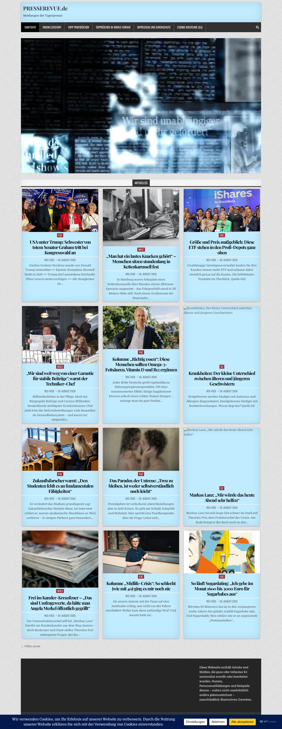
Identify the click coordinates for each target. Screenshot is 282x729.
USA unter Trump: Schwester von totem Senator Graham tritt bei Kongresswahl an (60, 247)
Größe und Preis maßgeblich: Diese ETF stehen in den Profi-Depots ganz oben (222, 247)
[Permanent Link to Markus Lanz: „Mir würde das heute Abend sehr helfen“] (222, 456)
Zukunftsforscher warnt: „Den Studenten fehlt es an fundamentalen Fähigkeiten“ (60, 485)
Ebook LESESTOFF (52, 27)
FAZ (60, 235)
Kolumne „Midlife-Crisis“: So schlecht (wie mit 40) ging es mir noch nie (141, 585)
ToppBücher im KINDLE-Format (113, 27)
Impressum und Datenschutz (154, 27)
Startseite (30, 27)
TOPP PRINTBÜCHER (78, 27)
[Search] (257, 27)
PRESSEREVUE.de (45, 8)
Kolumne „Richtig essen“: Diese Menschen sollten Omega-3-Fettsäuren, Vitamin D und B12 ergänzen (141, 364)
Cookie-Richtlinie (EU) (189, 27)
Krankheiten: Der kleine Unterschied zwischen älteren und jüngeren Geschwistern (222, 378)
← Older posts (30, 646)
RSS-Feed (49, 260)
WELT (141, 249)
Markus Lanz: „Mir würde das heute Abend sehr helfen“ (221, 497)
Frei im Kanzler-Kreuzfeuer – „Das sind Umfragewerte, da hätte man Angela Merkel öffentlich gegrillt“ (60, 602)
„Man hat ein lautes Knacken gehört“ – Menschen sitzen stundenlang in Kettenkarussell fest (141, 261)
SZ (222, 366)
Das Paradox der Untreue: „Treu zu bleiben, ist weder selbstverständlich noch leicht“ (141, 485)
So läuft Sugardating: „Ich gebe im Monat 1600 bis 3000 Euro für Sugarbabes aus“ (222, 588)
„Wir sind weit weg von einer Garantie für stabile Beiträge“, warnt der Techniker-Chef (60, 378)
